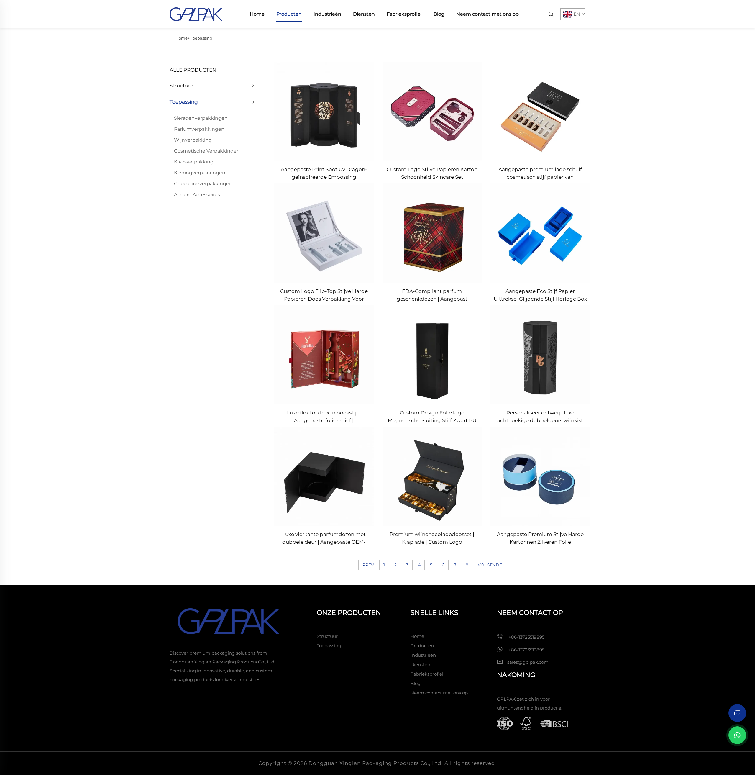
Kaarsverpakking (194, 162)
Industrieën (327, 14)
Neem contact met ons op (487, 14)
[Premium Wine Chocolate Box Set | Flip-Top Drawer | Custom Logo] (432, 476)
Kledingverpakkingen (199, 173)
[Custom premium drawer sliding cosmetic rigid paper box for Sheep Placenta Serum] (540, 111)
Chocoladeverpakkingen (203, 183)
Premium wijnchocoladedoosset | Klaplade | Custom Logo (432, 538)
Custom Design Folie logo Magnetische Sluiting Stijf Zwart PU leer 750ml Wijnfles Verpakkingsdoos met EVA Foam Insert (432, 417)
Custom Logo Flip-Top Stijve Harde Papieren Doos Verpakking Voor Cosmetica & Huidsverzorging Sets (324, 295)
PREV (368, 565)
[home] (196, 14)
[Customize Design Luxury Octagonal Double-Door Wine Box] (540, 354)
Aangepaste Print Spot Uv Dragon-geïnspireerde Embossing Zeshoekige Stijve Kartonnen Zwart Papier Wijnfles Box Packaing (323, 173)
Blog (439, 14)
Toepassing (201, 38)
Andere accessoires (197, 194)
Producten (289, 14)
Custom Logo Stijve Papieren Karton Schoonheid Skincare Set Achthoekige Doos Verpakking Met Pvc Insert (432, 173)
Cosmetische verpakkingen (207, 151)
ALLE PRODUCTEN (193, 70)
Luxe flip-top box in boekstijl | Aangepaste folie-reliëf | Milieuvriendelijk (324, 417)
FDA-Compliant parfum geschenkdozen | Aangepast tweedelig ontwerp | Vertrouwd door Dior (432, 295)
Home (257, 14)
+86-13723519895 (525, 637)
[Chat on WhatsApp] (737, 735)
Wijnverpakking (193, 140)
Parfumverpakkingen (199, 129)
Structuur (181, 86)
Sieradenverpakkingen (201, 118)
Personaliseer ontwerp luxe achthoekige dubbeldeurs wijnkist (540, 416)
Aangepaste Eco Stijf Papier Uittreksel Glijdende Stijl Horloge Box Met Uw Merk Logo (540, 295)
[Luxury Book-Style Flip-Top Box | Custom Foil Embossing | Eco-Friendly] (324, 354)
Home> (182, 38)
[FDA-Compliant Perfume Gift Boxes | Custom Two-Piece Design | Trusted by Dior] (432, 232)
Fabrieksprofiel (404, 14)
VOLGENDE (490, 565)
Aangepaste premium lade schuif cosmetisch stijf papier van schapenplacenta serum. (540, 173)
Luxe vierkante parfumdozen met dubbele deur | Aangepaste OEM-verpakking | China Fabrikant (324, 538)
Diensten (364, 14)
